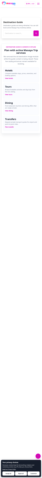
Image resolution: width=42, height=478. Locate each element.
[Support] (38, 456)
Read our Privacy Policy (9, 469)
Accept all (8, 473)
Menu (38, 4)
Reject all (21, 473)
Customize (33, 473)
